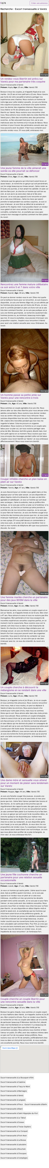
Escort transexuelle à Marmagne (14, 1091)
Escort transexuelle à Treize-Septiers (16, 1127)
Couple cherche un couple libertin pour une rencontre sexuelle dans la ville (23, 1000)
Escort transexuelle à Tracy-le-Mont (15, 1086)
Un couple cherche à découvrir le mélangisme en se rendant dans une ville (23, 689)
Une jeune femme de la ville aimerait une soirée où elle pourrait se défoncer (23, 169)
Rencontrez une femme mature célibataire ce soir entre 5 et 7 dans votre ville (24, 286)
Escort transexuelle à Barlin (36, 1104)
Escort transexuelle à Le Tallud (13, 1118)
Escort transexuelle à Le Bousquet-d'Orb (17, 1078)
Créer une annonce (39, 3)
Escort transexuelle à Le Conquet (14, 1131)
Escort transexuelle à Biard (11, 1109)
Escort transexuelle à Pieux (12, 1104)
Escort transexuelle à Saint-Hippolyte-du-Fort (19, 1113)
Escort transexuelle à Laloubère (13, 1144)
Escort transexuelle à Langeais (13, 1100)
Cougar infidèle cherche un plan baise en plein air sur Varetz (24, 480)
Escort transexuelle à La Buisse (13, 1140)
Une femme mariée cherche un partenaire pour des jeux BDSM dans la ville (24, 598)
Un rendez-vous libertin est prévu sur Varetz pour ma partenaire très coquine (23, 80)
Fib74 (3, 3)
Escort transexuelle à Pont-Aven (14, 1135)
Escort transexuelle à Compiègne (14, 1158)
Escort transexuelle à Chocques (13, 1153)
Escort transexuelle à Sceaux (12, 1122)
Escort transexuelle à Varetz (12, 1095)
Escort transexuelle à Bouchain (13, 1149)
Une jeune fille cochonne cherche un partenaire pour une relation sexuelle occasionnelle (21, 877)
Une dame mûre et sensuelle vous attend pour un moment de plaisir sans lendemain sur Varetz (24, 783)
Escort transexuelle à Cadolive (13, 1082)
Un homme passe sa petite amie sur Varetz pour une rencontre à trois (21, 396)
